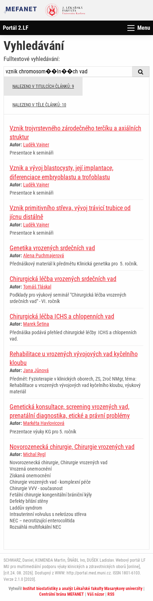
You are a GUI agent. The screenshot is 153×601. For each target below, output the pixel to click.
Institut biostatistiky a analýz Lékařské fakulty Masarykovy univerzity (82, 588)
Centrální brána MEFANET (61, 594)
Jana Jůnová (36, 370)
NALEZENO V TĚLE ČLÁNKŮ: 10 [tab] (39, 104)
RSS (110, 594)
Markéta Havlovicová (43, 423)
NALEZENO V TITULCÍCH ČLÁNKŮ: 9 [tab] (43, 86)
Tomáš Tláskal (37, 287)
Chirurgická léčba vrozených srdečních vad (63, 278)
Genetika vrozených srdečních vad (52, 248)
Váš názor (95, 594)
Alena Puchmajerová (43, 255)
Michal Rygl (34, 454)
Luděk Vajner (36, 144)
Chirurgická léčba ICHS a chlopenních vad (62, 316)
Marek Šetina (36, 324)
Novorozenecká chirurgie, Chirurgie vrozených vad (72, 446)
